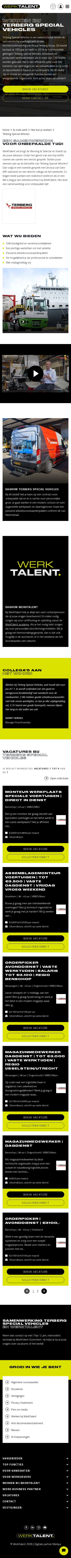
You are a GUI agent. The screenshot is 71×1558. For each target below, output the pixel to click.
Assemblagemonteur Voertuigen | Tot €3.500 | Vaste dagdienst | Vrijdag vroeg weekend (33, 881)
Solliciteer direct (35, 857)
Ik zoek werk (20, 130)
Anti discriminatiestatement (27, 1423)
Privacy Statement (22, 1403)
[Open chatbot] (63, 1550)
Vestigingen (17, 1396)
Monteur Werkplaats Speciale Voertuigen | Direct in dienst (33, 796)
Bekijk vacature (35, 849)
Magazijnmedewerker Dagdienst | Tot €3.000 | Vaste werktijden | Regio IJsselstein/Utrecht (35, 1060)
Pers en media (19, 1409)
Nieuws (15, 1430)
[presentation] (14, 321)
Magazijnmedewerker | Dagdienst (34, 1143)
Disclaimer (17, 1389)
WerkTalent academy (17, 624)
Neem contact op (35, 98)
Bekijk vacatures (35, 89)
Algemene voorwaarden (24, 1382)
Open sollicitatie (59, 778)
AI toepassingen (20, 1437)
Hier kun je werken (41, 130)
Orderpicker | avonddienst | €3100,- (32, 1221)
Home (6, 130)
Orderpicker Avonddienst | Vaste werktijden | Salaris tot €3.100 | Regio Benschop (31, 971)
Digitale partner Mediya (47, 1544)
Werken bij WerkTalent (23, 1416)
